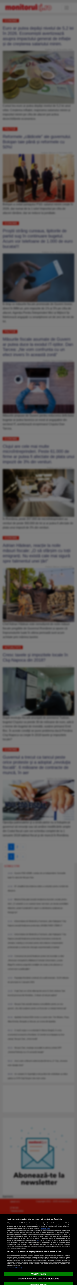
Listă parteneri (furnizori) (14, 1268)
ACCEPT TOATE (38, 1274)
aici (38, 1240)
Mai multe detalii (45, 1228)
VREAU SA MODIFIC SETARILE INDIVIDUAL (38, 1279)
